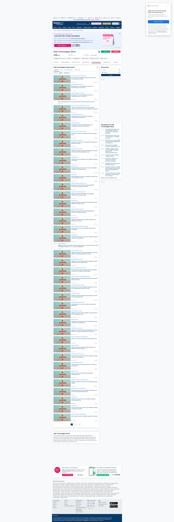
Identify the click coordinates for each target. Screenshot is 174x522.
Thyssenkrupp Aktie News (77, 490)
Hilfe (65, 502)
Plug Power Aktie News (112, 487)
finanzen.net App (102, 502)
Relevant (56, 69)
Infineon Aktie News (67, 489)
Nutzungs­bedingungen (81, 507)
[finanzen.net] (58, 23)
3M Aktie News (56, 497)
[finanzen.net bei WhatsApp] (89, 508)
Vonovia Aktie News (109, 490)
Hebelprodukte (87, 27)
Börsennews (56, 483)
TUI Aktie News (97, 486)
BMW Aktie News (64, 496)
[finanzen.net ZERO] (76, 45)
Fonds (69, 27)
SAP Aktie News (67, 487)
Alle (61, 69)
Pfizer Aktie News (108, 491)
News (59, 27)
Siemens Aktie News (86, 493)
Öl (111, 17)
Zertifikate (79, 27)
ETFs (74, 27)
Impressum (78, 502)
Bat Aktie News (56, 496)
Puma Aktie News (105, 493)
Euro (104, 17)
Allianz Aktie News (106, 486)
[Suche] (89, 24)
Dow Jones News (99, 483)
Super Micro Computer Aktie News (87, 496)
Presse (54, 506)
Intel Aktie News (56, 493)
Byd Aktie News (56, 490)
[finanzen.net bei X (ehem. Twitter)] (88, 506)
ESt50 (62, 17)
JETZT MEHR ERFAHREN (102, 475)
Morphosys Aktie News (85, 491)
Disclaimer (78, 506)
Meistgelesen (67, 72)
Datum (60, 72)
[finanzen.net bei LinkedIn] (91, 506)
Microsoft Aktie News (58, 487)
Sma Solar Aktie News (78, 494)
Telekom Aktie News (111, 494)
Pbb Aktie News (99, 496)
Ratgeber (118, 27)
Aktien (55, 27)
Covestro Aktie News (75, 493)
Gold (117, 17)
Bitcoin (96, 17)
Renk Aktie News (95, 489)
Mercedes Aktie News (89, 490)
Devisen (112, 27)
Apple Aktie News (89, 487)
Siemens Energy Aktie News (86, 486)
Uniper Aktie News (65, 491)
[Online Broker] (58, 24)
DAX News (78, 483)
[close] (167, 5)
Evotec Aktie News (75, 491)
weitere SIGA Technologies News (108, 177)
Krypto (107, 27)
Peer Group (77, 69)
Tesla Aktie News (109, 484)
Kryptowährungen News (70, 484)
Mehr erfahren (62, 45)
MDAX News (84, 483)
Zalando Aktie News (73, 496)
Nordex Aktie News (99, 490)
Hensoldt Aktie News (57, 489)
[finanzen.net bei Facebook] (91, 503)
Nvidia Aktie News (88, 484)
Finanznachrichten (70, 483)
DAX (54, 17)
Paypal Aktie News (77, 489)
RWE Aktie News (86, 489)
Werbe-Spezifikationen (69, 506)
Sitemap (55, 507)
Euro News (61, 484)
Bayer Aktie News (65, 486)
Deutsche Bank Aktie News (78, 487)
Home (55, 30)
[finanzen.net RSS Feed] (92, 508)
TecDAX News (91, 483)
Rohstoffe (101, 27)
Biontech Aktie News (65, 490)
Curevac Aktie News (96, 493)
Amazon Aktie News (74, 486)
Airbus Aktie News (115, 489)
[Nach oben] (118, 520)
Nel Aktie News (56, 494)
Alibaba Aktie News (101, 494)
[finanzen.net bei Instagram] (88, 503)
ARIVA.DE (86, 520)
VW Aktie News (64, 497)
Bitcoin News (80, 484)
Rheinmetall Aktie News (99, 484)
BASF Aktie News (56, 486)
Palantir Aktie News (65, 493)
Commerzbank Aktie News (100, 487)
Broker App (100, 506)
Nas (89, 17)
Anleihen (95, 27)
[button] (96, 24)
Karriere (55, 504)
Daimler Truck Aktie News (67, 494)
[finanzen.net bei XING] (93, 506)
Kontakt (54, 502)
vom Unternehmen (68, 69)
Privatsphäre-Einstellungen (79, 510)
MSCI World (70, 17)
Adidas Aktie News (115, 493)
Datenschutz (78, 504)
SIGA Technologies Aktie (66, 30)
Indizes (64, 27)
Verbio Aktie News (108, 496)
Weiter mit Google (158, 21)
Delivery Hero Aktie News (90, 494)
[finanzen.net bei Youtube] (93, 503)
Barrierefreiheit (79, 511)
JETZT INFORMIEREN (67, 475)
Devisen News (114, 483)
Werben (66, 504)
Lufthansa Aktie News (104, 489)
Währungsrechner (102, 504)
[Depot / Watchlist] (99, 52)
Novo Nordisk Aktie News (97, 491)
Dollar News (55, 484)
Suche (110, 75)
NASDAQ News (107, 483)
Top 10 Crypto (80, 17)
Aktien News (62, 483)
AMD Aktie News (56, 491)
